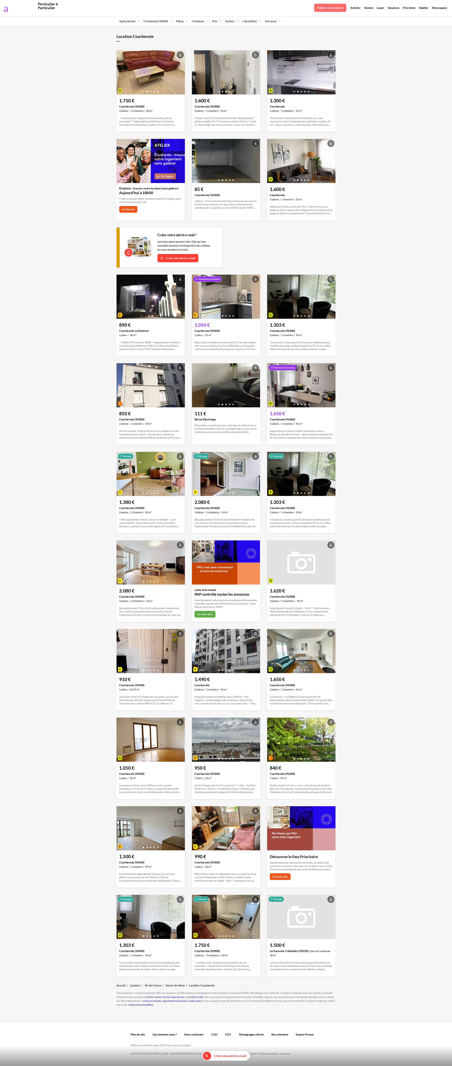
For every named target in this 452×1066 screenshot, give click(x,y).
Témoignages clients (251, 1034)
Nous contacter (194, 1034)
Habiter (424, 7)
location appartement (173, 997)
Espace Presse (305, 1034)
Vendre (368, 7)
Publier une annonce (330, 7)
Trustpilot (185, 1045)
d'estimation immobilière (141, 1004)
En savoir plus (205, 614)
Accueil (121, 985)
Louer (380, 7)
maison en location (151, 1000)
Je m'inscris (128, 209)
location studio (195, 997)
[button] (143, 90)
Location (135, 985)
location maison (154, 997)
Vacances (393, 7)
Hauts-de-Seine (175, 985)
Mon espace (439, 7)
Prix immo (409, 7)
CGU (214, 1034)
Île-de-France (153, 985)
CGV (228, 1034)
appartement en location (174, 1000)
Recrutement (279, 1034)
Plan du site (138, 1034)
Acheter (355, 7)
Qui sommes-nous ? (165, 1034)
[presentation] (120, 73)
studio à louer (194, 1000)
